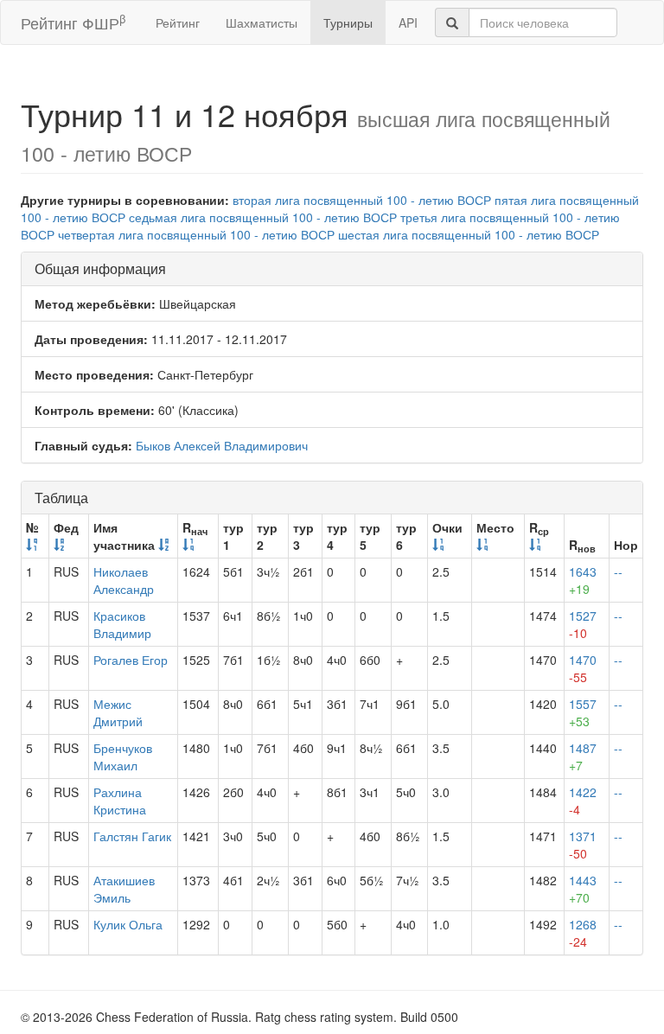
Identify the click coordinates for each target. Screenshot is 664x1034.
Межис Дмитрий (118, 712)
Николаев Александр (123, 580)
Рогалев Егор (130, 659)
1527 (583, 624)
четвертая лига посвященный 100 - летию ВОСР (196, 234)
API (408, 22)
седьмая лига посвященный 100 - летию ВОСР (263, 217)
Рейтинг (178, 22)
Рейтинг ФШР (73, 22)
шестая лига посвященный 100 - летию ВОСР (468, 234)
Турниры (348, 22)
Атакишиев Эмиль (124, 888)
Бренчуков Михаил (122, 756)
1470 (583, 668)
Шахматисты (261, 22)
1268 (583, 933)
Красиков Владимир (122, 624)
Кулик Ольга (128, 924)
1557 (583, 712)
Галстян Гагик (132, 836)
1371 (583, 844)
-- (618, 571)
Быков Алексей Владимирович (222, 445)
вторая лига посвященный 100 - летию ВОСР (362, 199)
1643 (583, 580)
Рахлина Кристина (119, 800)
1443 (583, 888)
